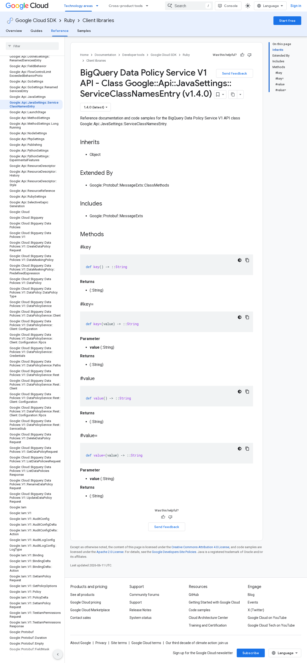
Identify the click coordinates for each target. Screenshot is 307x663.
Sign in (295, 6)
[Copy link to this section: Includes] (107, 204)
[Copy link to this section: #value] (99, 379)
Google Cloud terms (146, 643)
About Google (80, 643)
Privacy (100, 643)
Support (136, 602)
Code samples (199, 610)
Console (231, 6)
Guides (36, 31)
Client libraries (98, 20)
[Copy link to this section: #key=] (98, 304)
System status (141, 618)
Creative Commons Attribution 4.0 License (200, 547)
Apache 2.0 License (110, 552)
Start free (287, 20)
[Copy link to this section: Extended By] (117, 173)
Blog (251, 595)
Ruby (69, 20)
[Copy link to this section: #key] (95, 247)
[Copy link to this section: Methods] (110, 235)
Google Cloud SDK (35, 20)
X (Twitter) (256, 610)
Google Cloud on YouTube (267, 618)
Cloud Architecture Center (208, 618)
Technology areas (78, 6)
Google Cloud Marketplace (90, 610)
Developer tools (133, 55)
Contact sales (80, 618)
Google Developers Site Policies (174, 552)
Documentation (105, 55)
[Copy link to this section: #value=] (102, 436)
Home (84, 55)
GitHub (194, 595)
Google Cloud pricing (85, 602)
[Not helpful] (249, 55)
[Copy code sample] (247, 260)
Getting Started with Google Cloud (214, 602)
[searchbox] (32, 46)
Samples (84, 31)
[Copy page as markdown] (233, 94)
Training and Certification (208, 625)
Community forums (144, 595)
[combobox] (189, 5)
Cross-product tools (126, 6)
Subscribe (250, 653)
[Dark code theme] (239, 260)
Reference (60, 31)
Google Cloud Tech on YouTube (271, 625)
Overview (14, 31)
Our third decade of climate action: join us (197, 643)
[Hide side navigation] (58, 654)
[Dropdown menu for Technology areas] (98, 6)
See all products (82, 595)
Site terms (119, 643)
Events (253, 602)
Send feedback (234, 73)
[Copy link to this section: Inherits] (104, 143)
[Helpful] (242, 55)
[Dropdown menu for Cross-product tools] (148, 6)
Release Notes (140, 610)
